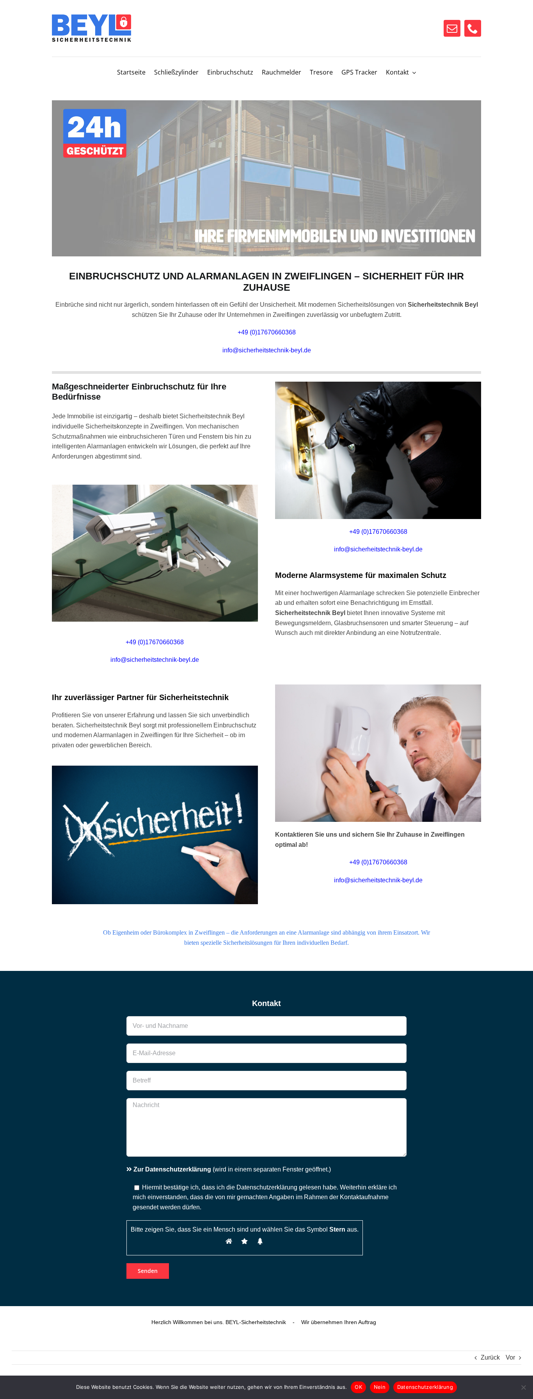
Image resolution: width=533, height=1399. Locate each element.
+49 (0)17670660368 (378, 531)
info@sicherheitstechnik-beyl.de (266, 350)
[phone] (472, 28)
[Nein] (523, 1387)
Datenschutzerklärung (425, 1387)
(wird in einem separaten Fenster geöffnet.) (232, 1169)
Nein (380, 1387)
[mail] (452, 28)
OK (358, 1387)
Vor (510, 1357)
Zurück (490, 1357)
